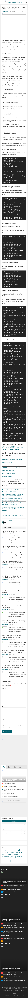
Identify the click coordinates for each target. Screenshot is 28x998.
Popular (3, 767)
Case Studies (5, 11)
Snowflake (21, 991)
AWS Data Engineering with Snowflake (11, 468)
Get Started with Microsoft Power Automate (13, 938)
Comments (14, 767)
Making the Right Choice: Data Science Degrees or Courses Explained (11, 637)
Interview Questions (7, 535)
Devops (22, 990)
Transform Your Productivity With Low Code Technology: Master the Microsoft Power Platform (13, 509)
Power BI (4, 869)
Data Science (5, 549)
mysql (3, 854)
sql (9, 861)
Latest (8, 767)
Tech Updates (5, 654)
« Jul (3, 837)
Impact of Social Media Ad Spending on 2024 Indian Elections (13, 621)
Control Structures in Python (10, 786)
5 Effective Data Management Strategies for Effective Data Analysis (13, 562)
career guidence (5, 850)
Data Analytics (19, 988)
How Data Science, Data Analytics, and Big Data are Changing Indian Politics (13, 652)
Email (3, 712)
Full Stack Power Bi (7, 476)
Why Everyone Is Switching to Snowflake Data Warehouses (11, 577)
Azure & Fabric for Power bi (9, 473)
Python (15, 991)
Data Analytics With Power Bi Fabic (11, 465)
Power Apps (5, 936)
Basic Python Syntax (9, 793)
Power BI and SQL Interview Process (12, 889)
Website (3, 719)
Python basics (19, 856)
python (12, 856)
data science (14, 515)
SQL (26, 991)
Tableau (14, 993)
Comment (4, 688)
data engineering (6, 515)
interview (12, 852)
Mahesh (10, 520)
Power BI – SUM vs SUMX (9, 892)
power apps (9, 854)
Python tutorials (16, 858)
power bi (21, 515)
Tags (20, 767)
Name (3, 706)
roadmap (4, 861)
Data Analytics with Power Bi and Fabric (12, 459)
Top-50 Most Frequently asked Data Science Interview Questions (13, 547)
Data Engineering (8, 990)
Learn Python (19, 852)
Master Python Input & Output (11, 796)
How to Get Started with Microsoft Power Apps (14, 941)
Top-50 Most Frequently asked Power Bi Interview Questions (14, 532)
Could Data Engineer (7, 462)
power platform (5, 856)
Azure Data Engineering (8, 470)
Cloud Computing (9, 988)
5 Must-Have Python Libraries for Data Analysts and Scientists (12, 666)
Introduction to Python (9, 783)
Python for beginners (6, 858)
